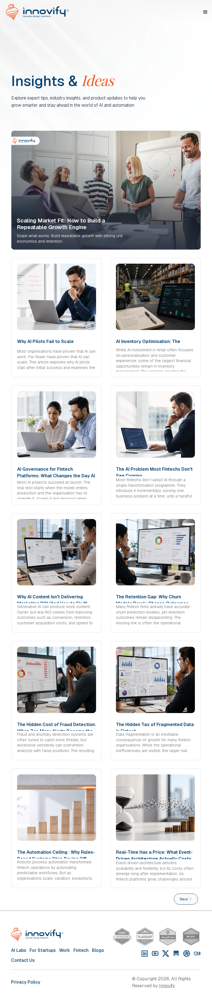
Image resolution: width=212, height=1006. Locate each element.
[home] (41, 12)
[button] (205, 12)
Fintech (81, 950)
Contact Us (23, 960)
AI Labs (18, 950)
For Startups (43, 950)
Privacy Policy (25, 982)
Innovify (167, 986)
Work (64, 950)
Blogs (98, 950)
